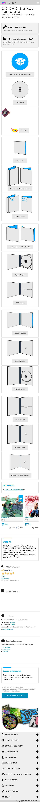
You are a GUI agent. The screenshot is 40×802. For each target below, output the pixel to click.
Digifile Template (20, 303)
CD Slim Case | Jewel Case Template (20, 247)
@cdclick (12, 622)
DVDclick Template (20, 447)
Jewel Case (6, 649)
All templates (6, 647)
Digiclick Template (20, 361)
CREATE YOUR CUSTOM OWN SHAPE (20, 74)
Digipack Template (20, 275)
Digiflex (24, 130)
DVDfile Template (20, 419)
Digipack (5, 651)
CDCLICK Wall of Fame (14, 490)
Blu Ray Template (20, 217)
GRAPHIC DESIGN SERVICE (15, 696)
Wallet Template (20, 161)
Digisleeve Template (20, 333)
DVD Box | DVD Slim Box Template (20, 189)
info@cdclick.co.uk (8, 629)
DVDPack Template (20, 389)
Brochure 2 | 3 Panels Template (20, 475)
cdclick (13, 624)
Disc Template (20, 102)
